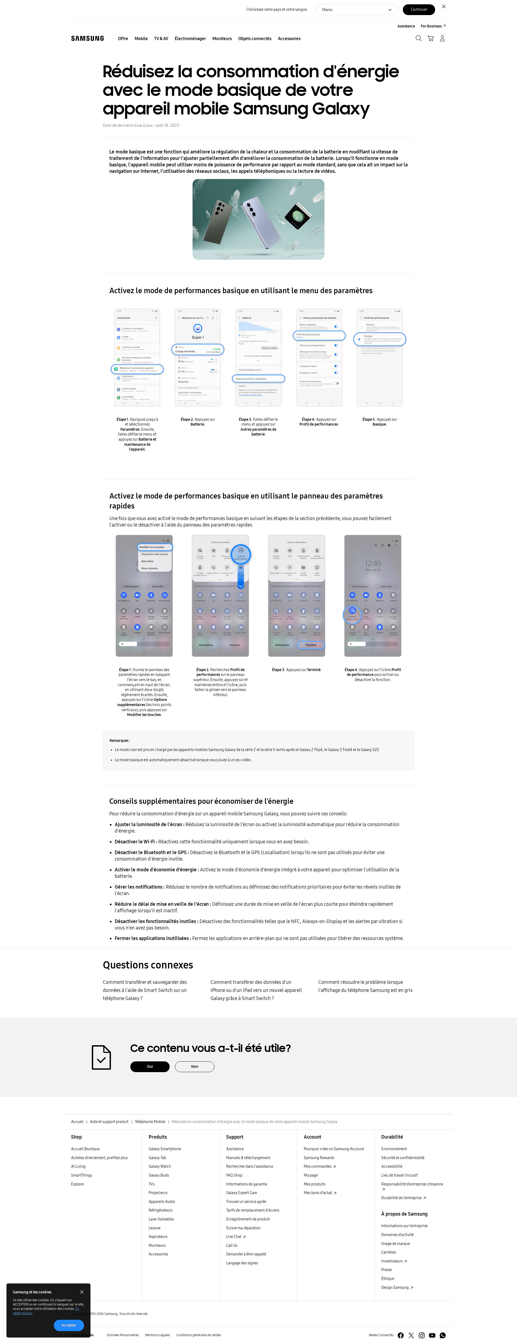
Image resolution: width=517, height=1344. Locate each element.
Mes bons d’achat (318, 1193)
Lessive (154, 1228)
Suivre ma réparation (243, 1228)
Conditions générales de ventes (198, 1335)
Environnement (394, 1149)
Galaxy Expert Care (241, 1193)
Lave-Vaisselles (161, 1219)
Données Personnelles (123, 1335)
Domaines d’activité (397, 1235)
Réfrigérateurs (160, 1210)
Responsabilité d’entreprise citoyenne (412, 1184)
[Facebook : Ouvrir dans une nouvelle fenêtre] (400, 1335)
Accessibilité (391, 1166)
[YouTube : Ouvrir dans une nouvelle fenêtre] (432, 1335)
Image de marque (395, 1243)
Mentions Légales (157, 1335)
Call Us (231, 1245)
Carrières (388, 1252)
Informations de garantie (246, 1184)
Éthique (387, 1278)
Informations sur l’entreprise (404, 1226)
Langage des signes (242, 1263)
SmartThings (81, 1175)
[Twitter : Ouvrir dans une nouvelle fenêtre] (411, 1335)
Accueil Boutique (85, 1149)
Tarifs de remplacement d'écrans (252, 1210)
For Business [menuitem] (431, 26)
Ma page (311, 1175)
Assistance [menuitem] (406, 26)
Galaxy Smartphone (165, 1149)
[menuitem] (123, 39)
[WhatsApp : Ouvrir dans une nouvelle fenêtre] (442, 1335)
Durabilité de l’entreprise (401, 1198)
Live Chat (234, 1236)
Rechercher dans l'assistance (249, 1166)
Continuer (419, 9)
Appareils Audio (162, 1201)
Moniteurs (157, 1245)
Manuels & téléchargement (248, 1158)
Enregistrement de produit (248, 1219)
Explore (77, 1184)
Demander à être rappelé (246, 1254)
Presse (386, 1270)
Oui (150, 1066)
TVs (152, 1184)
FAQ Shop (234, 1175)
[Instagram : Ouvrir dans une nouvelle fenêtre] (421, 1335)
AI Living (78, 1166)
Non (194, 1066)
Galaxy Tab (157, 1158)
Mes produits (314, 1184)
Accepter (68, 1325)
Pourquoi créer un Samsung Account (334, 1149)
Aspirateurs (158, 1236)
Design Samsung (395, 1287)
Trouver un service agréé (246, 1201)
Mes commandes (318, 1166)
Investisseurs (392, 1261)
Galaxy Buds (159, 1175)
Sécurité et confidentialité (402, 1158)
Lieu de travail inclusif (399, 1175)
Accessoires (158, 1254)
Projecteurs (158, 1193)
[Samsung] (87, 38)
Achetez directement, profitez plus (99, 1158)
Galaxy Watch (160, 1166)
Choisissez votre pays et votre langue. (277, 9)
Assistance (235, 1149)
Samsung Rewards (319, 1158)
